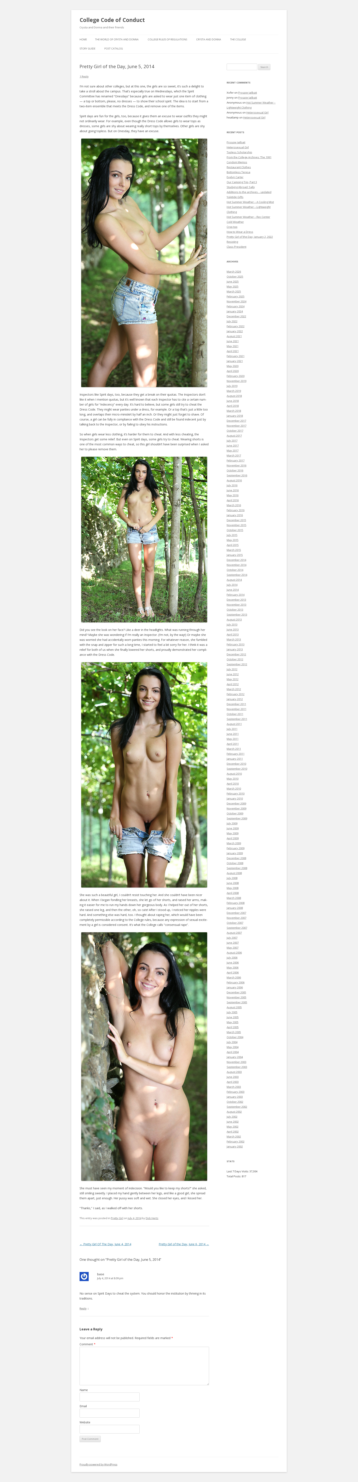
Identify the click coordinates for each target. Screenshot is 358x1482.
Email (83, 1406)
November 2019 (236, 381)
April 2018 (233, 406)
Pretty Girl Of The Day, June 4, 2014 (105, 1244)
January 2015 (235, 555)
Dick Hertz (152, 1218)
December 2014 (236, 560)
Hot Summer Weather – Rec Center (248, 217)
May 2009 (232, 833)
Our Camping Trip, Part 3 (242, 182)
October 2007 (235, 923)
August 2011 (234, 724)
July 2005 (232, 1012)
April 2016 (233, 500)
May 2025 (232, 286)
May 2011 (232, 739)
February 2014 (235, 595)
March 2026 (234, 271)
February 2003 (235, 1092)
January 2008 (235, 908)
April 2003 (233, 1082)
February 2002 (235, 1141)
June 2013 (233, 629)
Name (84, 1390)
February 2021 (235, 356)
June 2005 (233, 1017)
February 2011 (235, 754)
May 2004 (232, 1047)
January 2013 (235, 649)
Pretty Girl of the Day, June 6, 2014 (184, 1244)
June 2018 (233, 401)
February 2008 (235, 903)
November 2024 (236, 301)
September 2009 (237, 818)
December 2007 (236, 913)
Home (83, 39)
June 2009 (233, 828)
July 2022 (232, 321)
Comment (88, 1344)
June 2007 (233, 943)
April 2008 (233, 893)
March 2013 (234, 639)
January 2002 (235, 1146)
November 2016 (236, 465)
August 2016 (234, 480)
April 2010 (233, 783)
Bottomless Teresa (238, 172)
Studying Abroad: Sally (241, 187)
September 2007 (237, 928)
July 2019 (232, 386)
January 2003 (235, 1097)
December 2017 (236, 421)
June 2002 (233, 1121)
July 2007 (232, 938)
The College (238, 39)
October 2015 (235, 530)
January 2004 (235, 1057)
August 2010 (234, 773)
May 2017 (232, 450)
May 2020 (232, 366)
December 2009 (236, 803)
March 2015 (234, 550)
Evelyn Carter (235, 177)
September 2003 (237, 1067)
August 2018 (234, 396)
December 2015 (236, 520)
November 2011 (236, 709)
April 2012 (233, 684)
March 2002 (234, 1136)
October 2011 (235, 714)
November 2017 (236, 426)
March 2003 (234, 1087)
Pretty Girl (117, 1218)
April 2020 (233, 371)
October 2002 (235, 1102)
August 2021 (234, 336)
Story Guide (87, 48)
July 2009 (232, 823)
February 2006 (235, 982)
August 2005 (234, 1007)
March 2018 (234, 411)
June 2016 (233, 490)
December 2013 (236, 599)
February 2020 (235, 376)
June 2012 (233, 674)
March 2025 (234, 291)
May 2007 (232, 947)
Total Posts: (234, 1176)
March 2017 (234, 455)
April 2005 (233, 1027)
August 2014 (234, 580)
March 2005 (234, 1032)
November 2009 (236, 808)
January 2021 (235, 361)
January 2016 (235, 515)
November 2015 (236, 525)
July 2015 (232, 535)
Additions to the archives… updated (249, 192)
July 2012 (232, 669)
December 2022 (236, 316)
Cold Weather (235, 222)
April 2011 (233, 744)
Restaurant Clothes (239, 167)
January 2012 (235, 699)
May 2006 (232, 967)
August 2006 (234, 952)
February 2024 (235, 306)
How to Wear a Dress (240, 232)
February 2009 (235, 848)
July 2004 (232, 1042)
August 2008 (234, 873)
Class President (236, 247)
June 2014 (233, 590)
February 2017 (235, 460)
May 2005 (232, 1022)
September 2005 (237, 1002)
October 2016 (235, 470)
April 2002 (233, 1131)
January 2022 (235, 331)
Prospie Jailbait (247, 92)
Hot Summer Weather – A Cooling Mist (250, 202)
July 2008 (232, 878)
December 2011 (236, 704)
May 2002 (232, 1126)
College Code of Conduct (112, 20)
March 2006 (234, 977)
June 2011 (233, 734)
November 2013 (236, 604)
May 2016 (232, 495)
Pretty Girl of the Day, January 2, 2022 (250, 237)
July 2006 (232, 957)
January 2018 (235, 416)
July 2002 (232, 1116)
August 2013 (234, 619)
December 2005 (236, 992)
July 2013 (232, 624)
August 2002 (234, 1112)
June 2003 (233, 1077)
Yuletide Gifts (235, 197)
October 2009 (235, 813)
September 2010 (237, 769)
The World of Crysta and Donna (117, 39)
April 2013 (233, 634)
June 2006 (233, 962)
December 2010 (236, 764)
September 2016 (237, 475)
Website (85, 1422)
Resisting (232, 242)
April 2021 (233, 351)
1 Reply (84, 76)
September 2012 (237, 664)
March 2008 (234, 898)
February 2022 (235, 326)
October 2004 (235, 1037)
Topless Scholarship (239, 152)
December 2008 (236, 858)
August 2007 (234, 933)
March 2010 (234, 788)
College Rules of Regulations (167, 39)
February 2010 (235, 793)
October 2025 (235, 276)
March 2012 (234, 689)
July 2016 (232, 485)
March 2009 (234, 843)
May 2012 (232, 679)
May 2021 (232, 346)
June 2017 (233, 445)
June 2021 (233, 341)
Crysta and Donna (208, 39)
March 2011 (234, 749)
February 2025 (235, 296)
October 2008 (235, 863)
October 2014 (235, 570)
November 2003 (236, 1062)
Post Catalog (113, 48)
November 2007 (236, 918)
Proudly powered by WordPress (98, 1464)
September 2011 (237, 719)
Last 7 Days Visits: (238, 1171)
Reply (83, 1308)
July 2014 (232, 585)
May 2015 (232, 540)
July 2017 (232, 440)
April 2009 (233, 838)
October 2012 (235, 659)
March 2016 (234, 505)
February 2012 (235, 694)
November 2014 (236, 565)
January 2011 (235, 759)
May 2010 (232, 778)
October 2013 (235, 609)
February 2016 (235, 510)
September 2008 (237, 868)
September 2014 (237, 575)
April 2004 (233, 1052)
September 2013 (237, 614)
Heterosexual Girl (257, 112)
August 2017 (234, 435)
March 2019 (234, 391)
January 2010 (235, 798)
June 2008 (233, 883)
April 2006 (233, 972)
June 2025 (233, 281)
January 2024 (235, 311)
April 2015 (233, 545)
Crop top (232, 227)
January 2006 (235, 987)
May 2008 (232, 888)
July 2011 (232, 729)
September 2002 (237, 1107)
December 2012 (236, 654)
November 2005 (236, 997)
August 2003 (234, 1072)
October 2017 (235, 430)
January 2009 (235, 853)
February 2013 (235, 644)
